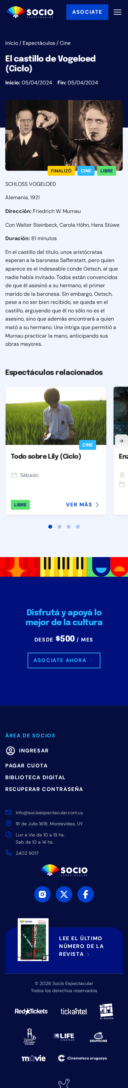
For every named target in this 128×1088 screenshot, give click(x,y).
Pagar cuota (26, 765)
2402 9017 (27, 853)
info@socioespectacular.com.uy (49, 813)
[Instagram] (42, 894)
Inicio (11, 43)
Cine (65, 43)
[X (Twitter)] (64, 894)
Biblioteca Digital (35, 777)
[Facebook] (85, 894)
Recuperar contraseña (44, 789)
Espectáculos (39, 43)
